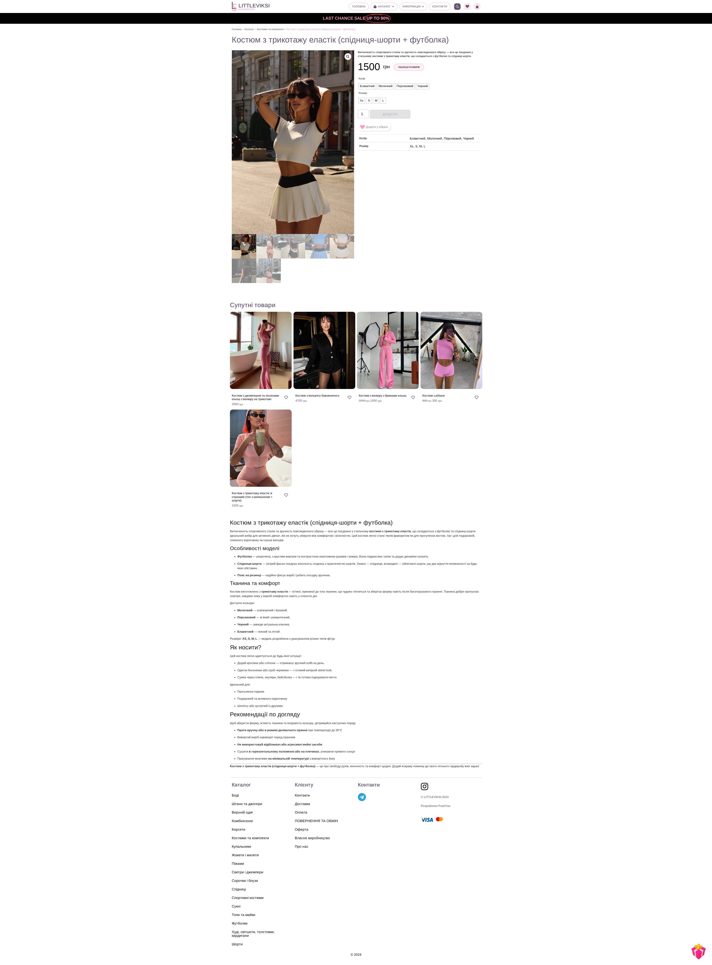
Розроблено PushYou (435, 805)
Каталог (249, 29)
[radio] (367, 86)
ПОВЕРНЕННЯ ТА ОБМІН (316, 821)
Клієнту (304, 785)
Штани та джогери (247, 804)
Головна (237, 29)
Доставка (302, 804)
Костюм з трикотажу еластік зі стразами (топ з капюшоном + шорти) (252, 497)
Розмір (363, 92)
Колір (362, 78)
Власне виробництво (312, 838)
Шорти (237, 944)
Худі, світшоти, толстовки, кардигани (253, 934)
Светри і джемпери (247, 872)
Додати (390, 114)
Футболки (240, 923)
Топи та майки (243, 915)
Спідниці (239, 889)
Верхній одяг (242, 812)
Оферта (301, 829)
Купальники (241, 846)
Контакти (302, 795)
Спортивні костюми (248, 898)
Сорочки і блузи (245, 881)
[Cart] (477, 7)
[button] (348, 56)
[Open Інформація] (422, 6)
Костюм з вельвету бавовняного (317, 395)
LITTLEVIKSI (254, 6)
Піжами (238, 864)
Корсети (238, 829)
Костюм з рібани (433, 395)
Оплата (301, 812)
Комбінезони (242, 821)
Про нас (301, 846)
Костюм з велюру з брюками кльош (382, 395)
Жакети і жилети (245, 855)
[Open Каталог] (393, 6)
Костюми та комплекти (270, 29)
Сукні (236, 906)
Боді (235, 795)
